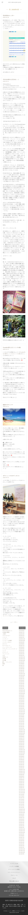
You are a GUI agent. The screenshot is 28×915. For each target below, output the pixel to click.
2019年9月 (21, 755)
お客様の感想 (5, 632)
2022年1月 (21, 708)
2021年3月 (21, 725)
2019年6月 (21, 759)
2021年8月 (21, 716)
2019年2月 (21, 766)
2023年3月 (21, 685)
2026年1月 (21, 637)
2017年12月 (22, 789)
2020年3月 (21, 745)
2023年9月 (21, 677)
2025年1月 (21, 655)
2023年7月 (21, 678)
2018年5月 (21, 781)
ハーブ (4, 650)
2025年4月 (21, 650)
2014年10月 (22, 852)
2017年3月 (21, 804)
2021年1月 (21, 728)
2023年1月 (21, 688)
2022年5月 (21, 702)
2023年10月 (22, 675)
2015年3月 (21, 844)
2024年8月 (21, 664)
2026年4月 (21, 634)
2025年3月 (21, 652)
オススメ (4, 644)
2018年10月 (22, 773)
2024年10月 (22, 660)
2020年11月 (22, 731)
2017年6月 (21, 799)
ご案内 (4, 634)
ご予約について (14, 893)
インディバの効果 (7, 640)
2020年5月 (21, 741)
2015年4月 (21, 842)
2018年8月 (21, 776)
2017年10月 (22, 793)
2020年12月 (22, 730)
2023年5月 (21, 682)
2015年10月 (22, 832)
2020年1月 (21, 748)
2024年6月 (21, 667)
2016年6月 (21, 819)
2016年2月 (21, 826)
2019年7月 (21, 758)
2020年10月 (22, 733)
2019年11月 (22, 751)
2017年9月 (21, 794)
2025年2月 (21, 654)
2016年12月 (22, 809)
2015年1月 (21, 847)
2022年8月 (21, 697)
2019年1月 (21, 768)
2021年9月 (21, 715)
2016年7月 (21, 817)
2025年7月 (21, 645)
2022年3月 (21, 705)
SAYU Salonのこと (7, 630)
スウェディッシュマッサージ (9, 649)
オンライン (6, 616)
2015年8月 (21, 836)
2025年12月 (22, 639)
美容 (3, 664)
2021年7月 (21, 718)
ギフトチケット (6, 645)
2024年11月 (22, 659)
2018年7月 (21, 778)
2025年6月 (21, 647)
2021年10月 (22, 713)
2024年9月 (21, 662)
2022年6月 (21, 700)
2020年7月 (21, 738)
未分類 (4, 659)
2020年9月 (21, 735)
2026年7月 (21, 632)
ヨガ (3, 655)
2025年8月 (21, 644)
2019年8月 (21, 756)
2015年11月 (22, 831)
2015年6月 (21, 839)
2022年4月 (21, 703)
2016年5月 (21, 821)
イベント (4, 637)
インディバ (5, 639)
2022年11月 (22, 692)
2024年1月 (21, 672)
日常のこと (5, 657)
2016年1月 (21, 827)
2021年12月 (22, 710)
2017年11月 (22, 791)
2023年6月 (21, 680)
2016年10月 (22, 812)
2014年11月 (22, 850)
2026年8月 (21, 630)
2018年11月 (22, 771)
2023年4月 (21, 683)
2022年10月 (22, 693)
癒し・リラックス (7, 662)
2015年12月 (22, 829)
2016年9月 (21, 814)
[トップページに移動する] (14, 900)
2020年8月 (21, 736)
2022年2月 (21, 707)
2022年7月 (21, 698)
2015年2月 (21, 845)
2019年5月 (21, 761)
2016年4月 (21, 822)
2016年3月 (21, 824)
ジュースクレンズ (7, 647)
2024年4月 (21, 668)
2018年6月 (21, 779)
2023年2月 (21, 687)
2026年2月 (21, 635)
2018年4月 (21, 783)
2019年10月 (22, 753)
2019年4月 (21, 763)
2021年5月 (21, 721)
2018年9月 (21, 774)
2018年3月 (21, 784)
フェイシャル (5, 654)
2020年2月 (21, 746)
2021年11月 (22, 711)
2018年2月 (21, 786)
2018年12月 (22, 769)
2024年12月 (22, 657)
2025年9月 (21, 642)
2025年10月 (22, 640)
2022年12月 (22, 690)
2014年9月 (21, 854)
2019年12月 (22, 750)
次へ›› (15, 622)
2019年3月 (21, 764)
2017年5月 (21, 801)
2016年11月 (22, 811)
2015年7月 (21, 837)
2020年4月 (21, 743)
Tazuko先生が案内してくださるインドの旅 (14, 353)
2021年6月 (21, 720)
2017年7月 (21, 798)
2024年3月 (21, 670)
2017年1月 (21, 807)
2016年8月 (21, 816)
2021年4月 (21, 723)
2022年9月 (21, 695)
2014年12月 (22, 849)
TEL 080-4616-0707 (14, 895)
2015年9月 (21, 834)
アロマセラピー (6, 635)
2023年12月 (22, 673)
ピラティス (5, 652)
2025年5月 (21, 649)
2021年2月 (21, 726)
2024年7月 (21, 665)
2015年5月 (21, 841)
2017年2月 (21, 806)
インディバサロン (7, 642)
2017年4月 (21, 802)
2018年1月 (21, 788)
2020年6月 (21, 740)
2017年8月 (21, 796)
